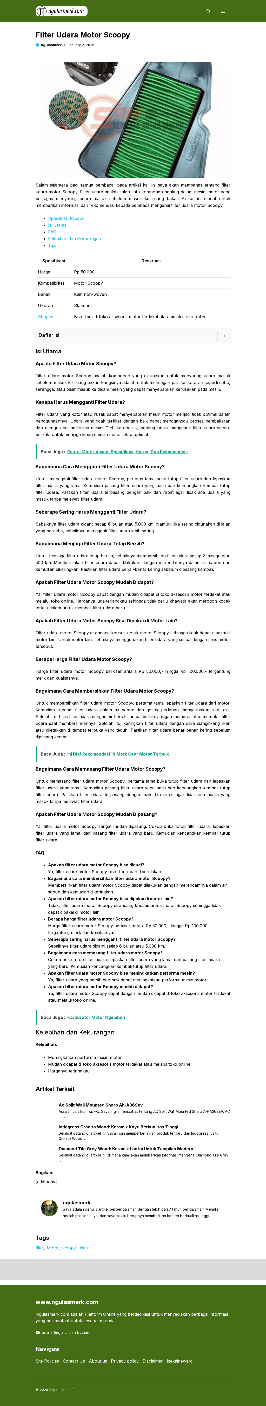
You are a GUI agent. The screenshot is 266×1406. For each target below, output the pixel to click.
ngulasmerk (51, 45)
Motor (53, 1247)
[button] (208, 11)
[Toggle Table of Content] (219, 335)
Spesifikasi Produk (66, 218)
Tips (52, 245)
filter (40, 1247)
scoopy (68, 1247)
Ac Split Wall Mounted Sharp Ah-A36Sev (101, 1105)
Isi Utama (57, 225)
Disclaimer (153, 1361)
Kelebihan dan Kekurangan (74, 238)
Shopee (45, 316)
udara (84, 1247)
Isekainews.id (179, 1361)
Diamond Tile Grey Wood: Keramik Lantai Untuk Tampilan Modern (126, 1148)
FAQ (52, 231)
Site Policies (47, 1361)
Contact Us (74, 1361)
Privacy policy (125, 1361)
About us (98, 1361)
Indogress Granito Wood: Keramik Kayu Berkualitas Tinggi (118, 1126)
